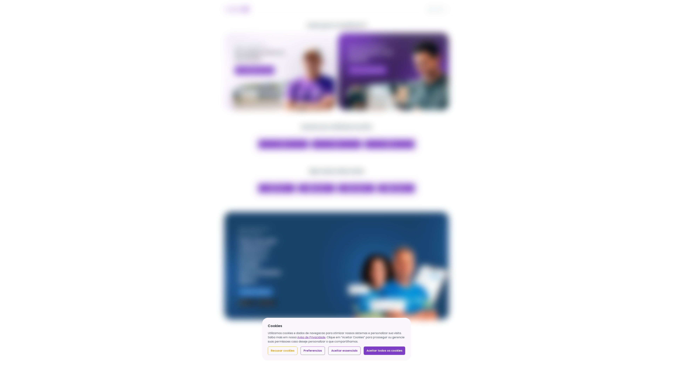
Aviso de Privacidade (311, 337)
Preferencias (313, 351)
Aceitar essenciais (344, 351)
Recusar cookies (282, 351)
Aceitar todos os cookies (384, 351)
